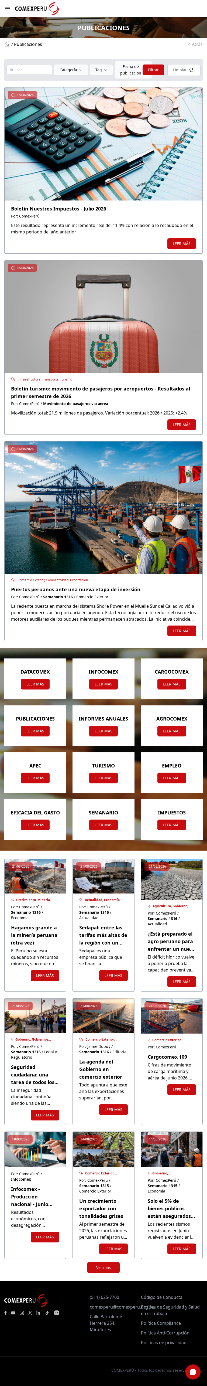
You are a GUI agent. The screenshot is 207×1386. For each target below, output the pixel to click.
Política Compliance (161, 1323)
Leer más (182, 243)
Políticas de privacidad (164, 1343)
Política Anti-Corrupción (165, 1333)
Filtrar (153, 69)
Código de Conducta (161, 1297)
